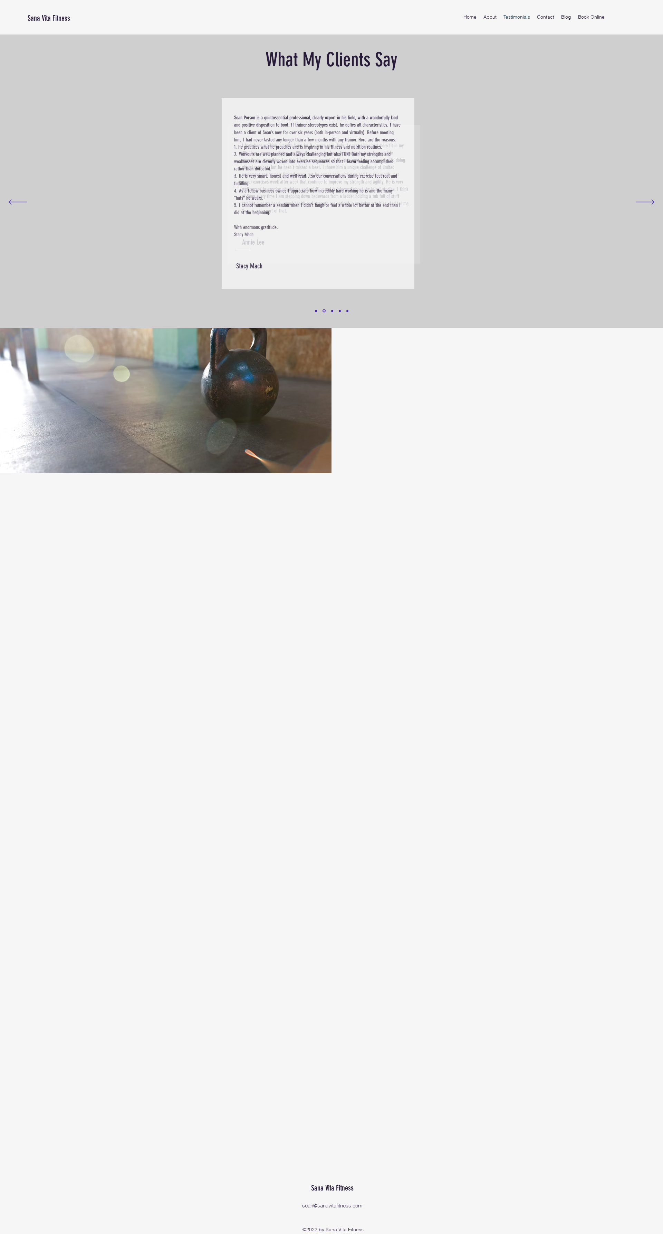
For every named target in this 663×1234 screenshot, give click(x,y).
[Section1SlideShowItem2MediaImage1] (324, 311)
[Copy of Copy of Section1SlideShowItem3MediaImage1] (347, 311)
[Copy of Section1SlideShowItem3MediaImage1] (340, 311)
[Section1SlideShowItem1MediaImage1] (316, 311)
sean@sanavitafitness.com (332, 1205)
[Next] (645, 202)
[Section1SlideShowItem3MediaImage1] (332, 311)
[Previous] (18, 202)
